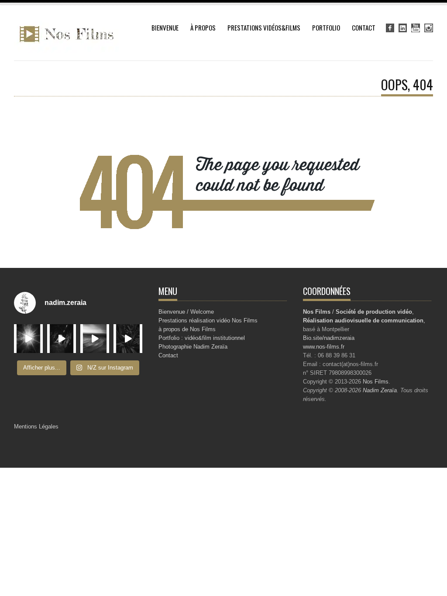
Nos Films (376, 381)
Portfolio (326, 27)
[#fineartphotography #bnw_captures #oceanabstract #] (61, 338)
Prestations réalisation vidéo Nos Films (208, 320)
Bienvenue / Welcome (186, 311)
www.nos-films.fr (323, 346)
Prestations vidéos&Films (263, 27)
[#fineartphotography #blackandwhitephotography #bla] (28, 338)
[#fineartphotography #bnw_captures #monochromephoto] (127, 338)
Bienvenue (165, 27)
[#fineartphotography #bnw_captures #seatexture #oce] (94, 338)
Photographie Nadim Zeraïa (192, 346)
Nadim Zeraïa (380, 390)
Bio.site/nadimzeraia (328, 338)
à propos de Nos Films (187, 329)
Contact (363, 27)
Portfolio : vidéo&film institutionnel (201, 338)
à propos (203, 27)
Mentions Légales (36, 426)
